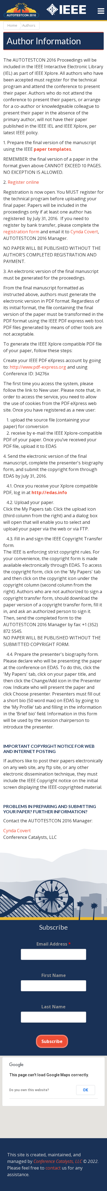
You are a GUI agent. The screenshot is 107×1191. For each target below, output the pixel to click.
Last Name (53, 1007)
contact (53, 1168)
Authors (28, 25)
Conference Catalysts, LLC (57, 1161)
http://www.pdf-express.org (38, 367)
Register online (23, 182)
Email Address (53, 944)
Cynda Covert (84, 232)
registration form (21, 232)
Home (12, 25)
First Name (53, 975)
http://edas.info (49, 492)
